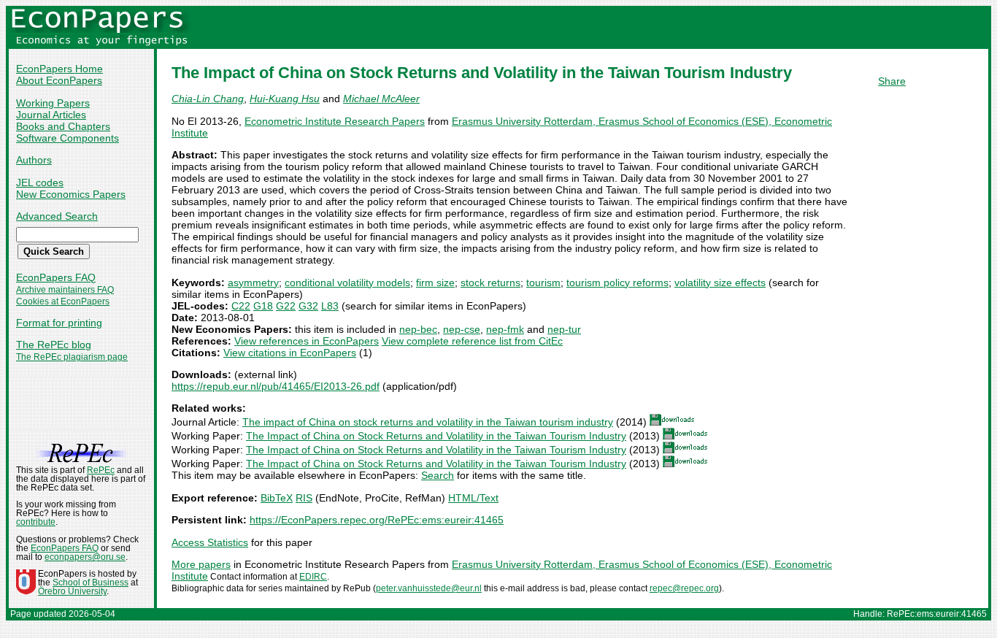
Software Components (67, 138)
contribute (35, 522)
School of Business (90, 582)
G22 (286, 306)
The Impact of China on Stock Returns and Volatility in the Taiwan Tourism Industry (436, 436)
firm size (435, 282)
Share (892, 81)
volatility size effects (720, 282)
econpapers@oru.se (85, 557)
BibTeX (277, 498)
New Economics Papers (71, 194)
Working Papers (53, 103)
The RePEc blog (53, 344)
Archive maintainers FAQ (65, 289)
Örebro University (72, 591)
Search (437, 475)
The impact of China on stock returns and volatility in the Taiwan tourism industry (427, 422)
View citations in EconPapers (289, 352)
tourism (543, 282)
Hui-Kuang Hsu (285, 98)
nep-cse (461, 329)
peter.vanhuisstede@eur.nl (429, 588)
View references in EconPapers (306, 341)
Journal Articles (51, 114)
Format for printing (59, 322)
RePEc (101, 470)
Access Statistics (210, 542)
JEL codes (39, 182)
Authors (34, 160)
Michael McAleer (381, 98)
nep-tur (564, 329)
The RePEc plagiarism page (72, 357)
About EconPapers (59, 80)
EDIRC (313, 576)
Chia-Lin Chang (208, 98)
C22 (240, 306)
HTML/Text (473, 498)
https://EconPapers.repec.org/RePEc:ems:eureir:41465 (377, 520)
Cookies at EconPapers (62, 301)
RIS (304, 498)
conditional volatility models (347, 282)
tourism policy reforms (617, 282)
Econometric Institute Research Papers (335, 121)
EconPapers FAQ (56, 277)
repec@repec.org (684, 588)
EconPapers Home (59, 68)
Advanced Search (57, 216)
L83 (330, 306)
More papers (201, 564)
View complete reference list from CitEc (472, 341)
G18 (263, 306)
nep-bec (418, 329)
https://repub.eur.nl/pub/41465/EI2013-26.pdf (276, 386)
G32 (308, 306)
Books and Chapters (63, 126)
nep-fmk (505, 329)
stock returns (490, 282)
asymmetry (253, 282)
